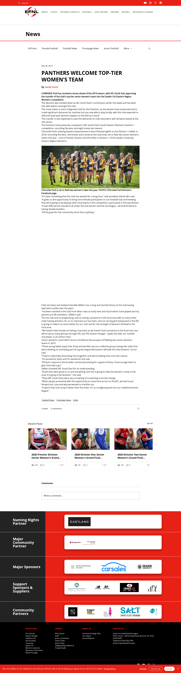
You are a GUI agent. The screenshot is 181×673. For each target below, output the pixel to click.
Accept (169, 669)
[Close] (177, 669)
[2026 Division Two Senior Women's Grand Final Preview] (133, 439)
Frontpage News (90, 48)
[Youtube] (145, 2)
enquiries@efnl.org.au (126, 643)
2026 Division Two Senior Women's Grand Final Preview (132, 456)
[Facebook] (160, 2)
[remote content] (90, 260)
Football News (70, 48)
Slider (75, 400)
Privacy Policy (110, 668)
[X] (155, 2)
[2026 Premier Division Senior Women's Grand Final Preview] (47, 439)
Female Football (50, 48)
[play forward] (153, 521)
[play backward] (71, 521)
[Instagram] (150, 2)
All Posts (32, 48)
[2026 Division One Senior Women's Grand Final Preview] (90, 439)
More (126, 48)
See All (150, 423)
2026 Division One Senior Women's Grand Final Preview (89, 456)
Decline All (155, 669)
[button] (44, 12)
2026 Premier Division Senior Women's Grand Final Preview (45, 456)
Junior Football (111, 48)
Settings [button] (143, 668)
